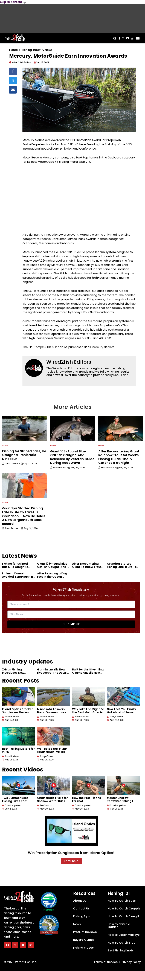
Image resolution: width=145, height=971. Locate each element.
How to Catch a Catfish (119, 925)
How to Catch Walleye (124, 935)
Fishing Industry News (37, 50)
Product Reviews (85, 932)
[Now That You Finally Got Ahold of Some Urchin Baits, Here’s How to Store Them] (123, 696)
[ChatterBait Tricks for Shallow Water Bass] (53, 785)
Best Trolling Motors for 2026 (18, 750)
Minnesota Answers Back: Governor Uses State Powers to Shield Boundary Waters (53, 714)
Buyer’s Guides (83, 940)
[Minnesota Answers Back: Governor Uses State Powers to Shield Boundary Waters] (53, 696)
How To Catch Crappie (124, 908)
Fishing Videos (83, 948)
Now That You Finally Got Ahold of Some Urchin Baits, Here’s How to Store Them (121, 714)
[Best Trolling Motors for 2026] (18, 736)
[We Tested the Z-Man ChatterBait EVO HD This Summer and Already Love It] (53, 736)
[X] (15, 945)
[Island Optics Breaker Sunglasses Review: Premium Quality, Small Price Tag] (18, 696)
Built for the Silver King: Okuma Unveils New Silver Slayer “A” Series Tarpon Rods (88, 674)
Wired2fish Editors (68, 362)
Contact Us (81, 908)
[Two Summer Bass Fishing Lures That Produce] (18, 785)
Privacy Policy (131, 962)
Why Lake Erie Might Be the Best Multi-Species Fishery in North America (88, 714)
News (5, 445)
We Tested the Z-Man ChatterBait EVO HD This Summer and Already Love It (52, 753)
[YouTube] (23, 945)
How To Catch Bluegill (123, 916)
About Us (79, 901)
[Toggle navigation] (138, 37)
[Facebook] (7, 945)
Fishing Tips (81, 916)
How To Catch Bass (122, 901)
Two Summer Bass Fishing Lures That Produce (15, 801)
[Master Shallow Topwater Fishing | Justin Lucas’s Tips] (123, 785)
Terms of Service (106, 962)
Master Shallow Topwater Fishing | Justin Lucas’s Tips (120, 801)
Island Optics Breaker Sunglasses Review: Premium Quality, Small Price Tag (18, 714)
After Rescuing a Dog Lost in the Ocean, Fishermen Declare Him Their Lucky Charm (53, 578)
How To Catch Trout (122, 943)
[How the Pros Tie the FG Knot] (88, 785)
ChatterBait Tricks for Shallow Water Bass (52, 799)
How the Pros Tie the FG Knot (86, 799)
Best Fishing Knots (121, 950)
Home (13, 50)
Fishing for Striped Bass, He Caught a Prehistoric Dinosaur (16, 567)
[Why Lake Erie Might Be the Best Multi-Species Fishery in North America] (88, 696)
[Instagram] (31, 945)
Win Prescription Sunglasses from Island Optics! (71, 852)
